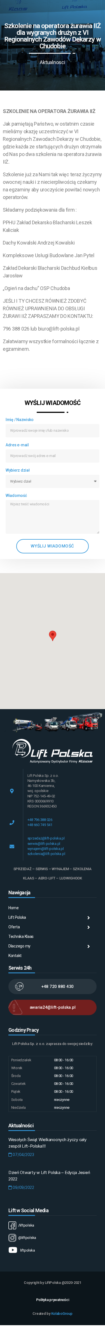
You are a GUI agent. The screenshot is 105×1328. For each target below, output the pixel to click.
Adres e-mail (17, 445)
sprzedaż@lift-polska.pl (46, 838)
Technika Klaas (21, 936)
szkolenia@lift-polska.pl (46, 854)
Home (13, 908)
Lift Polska (17, 917)
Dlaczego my (19, 946)
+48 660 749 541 (39, 825)
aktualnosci (52, 62)
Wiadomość (16, 495)
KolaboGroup (62, 1313)
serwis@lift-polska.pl (43, 843)
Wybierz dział (18, 470)
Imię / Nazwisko (20, 419)
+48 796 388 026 (39, 820)
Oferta (14, 927)
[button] (53, 635)
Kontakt (15, 955)
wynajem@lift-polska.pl (45, 849)
